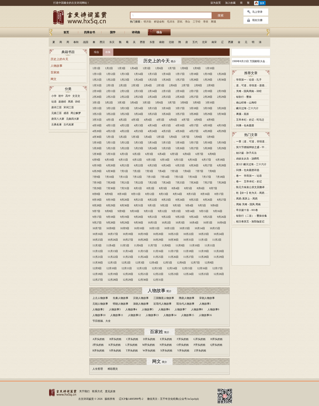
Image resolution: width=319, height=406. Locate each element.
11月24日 (143, 257)
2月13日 (138, 91)
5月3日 (135, 137)
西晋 (142, 42)
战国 (85, 42)
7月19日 (97, 182)
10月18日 (128, 234)
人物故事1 (205, 303)
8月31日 (138, 205)
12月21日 (143, 274)
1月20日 (221, 74)
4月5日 (160, 119)
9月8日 (109, 211)
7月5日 (174, 171)
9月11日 (148, 211)
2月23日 (138, 97)
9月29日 (124, 222)
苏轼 (179, 21)
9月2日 (164, 205)
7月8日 (212, 171)
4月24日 (152, 131)
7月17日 (206, 177)
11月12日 (97, 251)
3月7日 (172, 102)
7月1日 (124, 171)
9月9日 (121, 211)
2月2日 (123, 85)
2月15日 (166, 91)
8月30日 (124, 205)
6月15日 (178, 159)
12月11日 (126, 268)
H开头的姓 (216, 339)
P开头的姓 (199, 344)
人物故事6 (164, 309)
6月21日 (124, 165)
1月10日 (210, 68)
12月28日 (113, 279)
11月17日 (173, 251)
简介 (173, 61)
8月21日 (138, 199)
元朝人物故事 (100, 303)
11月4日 (110, 245)
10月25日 (97, 239)
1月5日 (146, 68)
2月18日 (207, 91)
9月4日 (189, 205)
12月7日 (195, 262)
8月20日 (124, 199)
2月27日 (193, 97)
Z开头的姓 (200, 350)
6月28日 (221, 165)
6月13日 (151, 159)
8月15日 (191, 194)
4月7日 (185, 119)
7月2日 (136, 171)
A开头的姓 (98, 339)
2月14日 (152, 91)
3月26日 (166, 114)
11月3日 (97, 245)
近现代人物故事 (162, 303)
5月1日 (110, 137)
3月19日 (207, 108)
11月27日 (188, 257)
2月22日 (124, 97)
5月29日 (221, 148)
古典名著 (56, 124)
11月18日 (188, 251)
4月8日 (198, 119)
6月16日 (192, 159)
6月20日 (110, 165)
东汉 (111, 42)
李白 (187, 21)
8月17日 (219, 194)
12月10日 (111, 268)
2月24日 (152, 97)
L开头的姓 (132, 344)
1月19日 (207, 74)
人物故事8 (197, 309)
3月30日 (221, 114)
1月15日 (152, 74)
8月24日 (180, 199)
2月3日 (135, 85)
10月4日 (193, 222)
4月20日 (97, 131)
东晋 (152, 42)
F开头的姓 (183, 339)
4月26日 (180, 131)
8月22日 (152, 199)
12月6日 (181, 262)
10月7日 (97, 228)
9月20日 (138, 217)
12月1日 (112, 262)
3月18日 (193, 108)
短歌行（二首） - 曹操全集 (251, 215)
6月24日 (166, 165)
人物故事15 (187, 315)
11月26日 (173, 257)
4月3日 (135, 119)
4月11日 (110, 125)
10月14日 (200, 228)
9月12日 (162, 211)
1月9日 (197, 68)
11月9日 (180, 245)
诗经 (77, 101)
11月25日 (158, 257)
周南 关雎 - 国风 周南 (248, 204)
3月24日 (138, 114)
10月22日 (188, 234)
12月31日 (158, 279)
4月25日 (166, 131)
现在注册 (257, 20)
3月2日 (109, 102)
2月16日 (180, 91)
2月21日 (110, 97)
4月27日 (193, 131)
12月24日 (188, 274)
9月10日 (134, 211)
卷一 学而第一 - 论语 (249, 175)
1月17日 (180, 74)
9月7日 (96, 211)
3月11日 (97, 108)
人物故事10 (98, 315)
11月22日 (113, 257)
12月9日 (97, 268)
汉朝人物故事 (141, 298)
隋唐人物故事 (186, 298)
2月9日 (211, 85)
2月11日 (110, 91)
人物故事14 (169, 315)
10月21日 (173, 234)
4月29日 (221, 131)
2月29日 (221, 97)
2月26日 (180, 97)
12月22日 (158, 274)
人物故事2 (98, 309)
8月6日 (201, 188)
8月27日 (221, 199)
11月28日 (203, 257)
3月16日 (166, 108)
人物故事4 (131, 309)
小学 (53, 96)
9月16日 (217, 211)
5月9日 (211, 137)
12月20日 (128, 274)
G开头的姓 (199, 339)
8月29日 (110, 205)
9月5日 (202, 205)
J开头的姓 (98, 344)
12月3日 (139, 262)
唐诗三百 (56, 107)
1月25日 (152, 79)
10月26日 (113, 239)
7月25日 (180, 182)
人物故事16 (205, 315)
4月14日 (152, 125)
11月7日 (152, 245)
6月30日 (110, 171)
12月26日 (219, 274)
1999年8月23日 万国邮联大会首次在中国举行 (78, 2)
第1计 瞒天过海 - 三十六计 (251, 164)
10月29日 (158, 239)
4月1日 (110, 119)
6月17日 (206, 159)
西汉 (102, 42)
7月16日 (192, 177)
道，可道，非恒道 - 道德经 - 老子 (252, 85)
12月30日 (143, 279)
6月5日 (174, 154)
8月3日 (163, 188)
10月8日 (110, 228)
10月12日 (169, 228)
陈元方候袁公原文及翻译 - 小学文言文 (252, 187)
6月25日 (180, 165)
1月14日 (138, 74)
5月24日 (152, 148)
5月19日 (221, 142)
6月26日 (193, 165)
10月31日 (188, 239)
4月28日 (207, 131)
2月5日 (160, 85)
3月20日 (221, 108)
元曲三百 (56, 113)
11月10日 (194, 245)
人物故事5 (147, 309)
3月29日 (207, 114)
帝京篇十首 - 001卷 (247, 210)
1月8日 (184, 68)
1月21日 (97, 79)
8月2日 (150, 188)
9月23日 (180, 217)
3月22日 (110, 114)
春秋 (76, 42)
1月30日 (221, 79)
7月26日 (193, 182)
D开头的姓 (149, 339)
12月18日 (97, 274)
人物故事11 (116, 315)
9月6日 (214, 205)
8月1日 (138, 188)
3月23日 (124, 114)
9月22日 (166, 217)
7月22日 (138, 182)
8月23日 (166, 199)
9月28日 (110, 222)
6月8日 (212, 154)
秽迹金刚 (159, 21)
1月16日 (166, 74)
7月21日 (124, 182)
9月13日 (176, 211)
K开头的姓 (115, 344)
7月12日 (137, 177)
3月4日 (134, 102)
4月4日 (148, 119)
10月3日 (180, 222)
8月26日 (207, 199)
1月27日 (180, 79)
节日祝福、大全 (101, 321)
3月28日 (193, 114)
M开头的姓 (148, 344)
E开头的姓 (166, 339)
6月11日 (123, 159)
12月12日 (142, 268)
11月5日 (124, 245)
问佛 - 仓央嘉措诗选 (247, 170)
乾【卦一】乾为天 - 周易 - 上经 (252, 193)
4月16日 (180, 125)
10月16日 (97, 234)
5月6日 (173, 137)
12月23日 (173, 274)
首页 (66, 32)
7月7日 (199, 171)
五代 (195, 42)
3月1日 (96, 102)
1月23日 (124, 79)
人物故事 (56, 65)
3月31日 (97, 119)
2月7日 (185, 85)
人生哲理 (97, 368)
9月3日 (177, 205)
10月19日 (143, 234)
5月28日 (207, 148)
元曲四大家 (72, 118)
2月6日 (173, 85)
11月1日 (202, 239)
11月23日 (128, 257)
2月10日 (97, 91)
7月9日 (96, 177)
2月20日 (97, 97)
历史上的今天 (59, 59)
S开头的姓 (115, 350)
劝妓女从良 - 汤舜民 (247, 158)
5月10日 (97, 142)
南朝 (161, 42)
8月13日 (163, 194)
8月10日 (122, 194)
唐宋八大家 (57, 118)
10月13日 (184, 228)
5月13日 (138, 142)
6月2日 (136, 154)
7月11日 (123, 177)
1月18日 (193, 74)
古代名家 (69, 124)
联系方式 (97, 391)
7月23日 (152, 182)
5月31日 (110, 154)
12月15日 (187, 268)
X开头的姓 (166, 350)
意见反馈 (110, 391)
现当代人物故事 (185, 303)
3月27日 (180, 114)
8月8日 (96, 194)
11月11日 (210, 245)
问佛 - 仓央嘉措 (245, 125)
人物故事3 (115, 309)
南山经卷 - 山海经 (246, 102)
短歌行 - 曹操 (243, 97)
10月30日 (173, 239)
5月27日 (193, 148)
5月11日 (110, 142)
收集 (108, 52)
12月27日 (97, 279)
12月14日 (172, 268)
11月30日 (97, 262)
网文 (53, 79)
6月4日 (162, 154)
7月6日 (187, 171)
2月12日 (124, 91)
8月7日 (213, 188)
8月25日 (193, 199)
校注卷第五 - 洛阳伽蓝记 (250, 221)
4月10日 (97, 125)
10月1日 (152, 222)
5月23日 (138, 148)
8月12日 (149, 194)
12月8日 (209, 262)
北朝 (171, 42)
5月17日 (193, 142)
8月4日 (175, 188)
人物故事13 (152, 315)
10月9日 (124, 228)
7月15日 (178, 177)
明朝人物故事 (120, 303)
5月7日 (185, 137)
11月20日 (219, 251)
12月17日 (217, 268)
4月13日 (138, 125)
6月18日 (220, 159)
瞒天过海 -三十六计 (247, 108)
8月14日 (177, 194)
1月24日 (138, 79)
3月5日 (146, 102)
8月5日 (188, 188)
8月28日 (97, 205)
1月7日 (172, 68)
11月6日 (138, 245)
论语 (53, 101)
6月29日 (97, 171)
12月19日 (113, 274)
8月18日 (97, 199)
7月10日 (109, 177)
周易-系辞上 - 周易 (247, 198)
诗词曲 (136, 32)
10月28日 (143, 239)
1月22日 (110, 79)
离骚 (213, 21)
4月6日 (173, 119)
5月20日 (97, 148)
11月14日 (128, 251)
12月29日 (128, 279)
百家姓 (55, 72)
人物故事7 (180, 309)
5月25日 (166, 148)
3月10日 (210, 102)
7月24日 (166, 182)
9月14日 (190, 211)
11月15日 (143, 251)
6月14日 (164, 159)
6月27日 (207, 165)
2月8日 (198, 85)
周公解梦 (76, 113)
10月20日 (158, 234)
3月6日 (159, 102)
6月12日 (137, 159)
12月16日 (202, 268)
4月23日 (138, 131)
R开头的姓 (98, 350)
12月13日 (157, 268)
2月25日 (166, 97)
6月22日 (138, 165)
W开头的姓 (149, 350)
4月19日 (221, 125)
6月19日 (97, 165)
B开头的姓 (115, 339)
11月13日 (113, 251)
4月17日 (193, 125)
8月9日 (109, 194)
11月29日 (219, 257)
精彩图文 (113, 368)
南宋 (214, 42)
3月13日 (124, 108)
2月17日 (193, 91)
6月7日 (199, 154)
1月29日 (207, 79)
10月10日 (139, 228)
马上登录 (257, 12)
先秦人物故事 (120, 298)
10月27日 (128, 239)
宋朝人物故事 (207, 298)
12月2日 (126, 262)
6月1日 (124, 154)
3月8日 (184, 102)
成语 (66, 113)
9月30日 (138, 222)
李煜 (205, 21)
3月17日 (180, 108)
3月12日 (110, 108)
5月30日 (97, 154)
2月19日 (221, 91)
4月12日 (124, 125)
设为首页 (215, 2)
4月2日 (123, 119)
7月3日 (149, 171)
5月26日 (180, 148)
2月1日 (110, 85)
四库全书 (89, 32)
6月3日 (149, 154)
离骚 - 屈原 (242, 114)
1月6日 (159, 68)
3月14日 (138, 108)
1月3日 (121, 68)
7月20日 (110, 182)
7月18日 (220, 177)
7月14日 (164, 177)
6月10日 (109, 159)
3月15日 (152, 108)
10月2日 (166, 222)
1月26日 (166, 79)
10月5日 (207, 222)
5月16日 (180, 142)
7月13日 (151, 177)
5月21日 (110, 148)
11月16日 (158, 251)
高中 (68, 96)
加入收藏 (230, 2)
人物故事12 (134, 315)
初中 (61, 96)
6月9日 (96, 159)
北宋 (204, 42)
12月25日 (203, 274)
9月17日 (97, 217)
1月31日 (97, 85)
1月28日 (193, 79)
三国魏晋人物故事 (163, 298)
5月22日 (124, 148)
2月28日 (207, 97)
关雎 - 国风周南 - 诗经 (249, 91)
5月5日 (160, 137)
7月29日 (97, 188)
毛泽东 (171, 21)
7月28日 (221, 182)
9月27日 (97, 222)
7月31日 (124, 188)
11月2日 (216, 239)
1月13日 (124, 74)
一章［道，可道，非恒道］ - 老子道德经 (252, 141)
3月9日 (197, 102)
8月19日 (110, 199)
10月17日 (113, 234)
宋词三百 (69, 107)
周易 (70, 101)
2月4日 (148, 85)
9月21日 (152, 217)
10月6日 (221, 222)
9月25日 (207, 217)
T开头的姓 (132, 350)
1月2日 (109, 68)
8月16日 (205, 194)
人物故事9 (213, 309)
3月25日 (152, 114)
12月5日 (167, 262)
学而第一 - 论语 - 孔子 (249, 79)
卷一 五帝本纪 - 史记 (249, 181)
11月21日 (97, 257)
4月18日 (207, 125)
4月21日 (110, 131)
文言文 (76, 96)
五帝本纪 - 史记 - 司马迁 (250, 119)
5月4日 (148, 137)
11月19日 (203, 251)
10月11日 (154, 228)
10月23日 (203, 234)
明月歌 (147, 21)
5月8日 (198, 137)
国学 (113, 32)
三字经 (196, 21)
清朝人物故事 (141, 303)
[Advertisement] (250, 246)
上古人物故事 (100, 298)
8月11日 (135, 194)
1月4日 (134, 68)
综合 (159, 32)
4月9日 (211, 119)
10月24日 (219, 234)
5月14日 (152, 142)
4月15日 (166, 125)
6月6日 (187, 154)
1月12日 (110, 74)
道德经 (62, 101)
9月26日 (221, 217)
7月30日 (110, 188)
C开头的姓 (132, 339)
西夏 (230, 42)
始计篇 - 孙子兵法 (246, 153)
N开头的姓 (166, 344)
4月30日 (97, 137)
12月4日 (153, 262)
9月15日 (203, 211)
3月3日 (121, 102)
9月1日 (152, 205)
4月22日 (124, 131)
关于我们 (84, 391)
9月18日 (110, 217)
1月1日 (96, 68)
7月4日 (162, 171)
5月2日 (123, 137)
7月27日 (207, 182)
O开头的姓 (183, 344)
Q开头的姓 (216, 344)
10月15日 (215, 228)
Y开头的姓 (183, 350)
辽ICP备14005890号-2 (131, 399)
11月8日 (166, 245)
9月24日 (193, 217)
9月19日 (124, 217)
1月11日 (97, 74)
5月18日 (207, 142)
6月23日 (152, 165)
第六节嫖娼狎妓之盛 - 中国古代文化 (252, 147)
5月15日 (166, 142)
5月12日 (124, 142)
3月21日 (97, 114)
